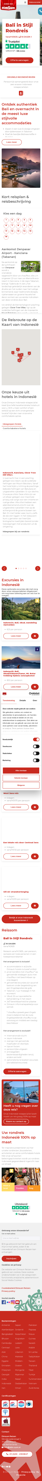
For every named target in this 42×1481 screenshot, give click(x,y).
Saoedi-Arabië (32, 1345)
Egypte (5, 1361)
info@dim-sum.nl (12, 1447)
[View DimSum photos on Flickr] (8, 1302)
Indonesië (6, 1383)
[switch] (36, 746)
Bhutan (5, 1339)
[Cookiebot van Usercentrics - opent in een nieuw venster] (29, 693)
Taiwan (32, 1361)
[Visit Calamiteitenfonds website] (29, 1403)
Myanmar (19, 1374)
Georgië (5, 1374)
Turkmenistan (34, 1379)
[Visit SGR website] (6, 1403)
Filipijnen (6, 1370)
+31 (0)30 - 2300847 (18, 1454)
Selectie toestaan (21, 778)
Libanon (19, 1352)
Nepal (18, 1379)
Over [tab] (35, 700)
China (4, 1357)
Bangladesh (7, 1334)
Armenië (6, 1325)
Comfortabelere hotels (14, 428)
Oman (18, 1388)
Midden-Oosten (19, 1363)
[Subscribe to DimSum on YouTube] (17, 1302)
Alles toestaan (21, 770)
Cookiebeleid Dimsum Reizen (16, 1288)
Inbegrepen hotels (12, 424)
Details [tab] (23, 700)
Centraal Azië (6, 1350)
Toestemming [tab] (9, 700)
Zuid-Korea (34, 1388)
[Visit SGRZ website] (14, 1403)
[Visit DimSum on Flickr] (9, 1467)
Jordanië (19, 1330)
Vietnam (33, 1383)
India (4, 1379)
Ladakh (18, 1343)
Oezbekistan (21, 1383)
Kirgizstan (20, 1339)
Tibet (31, 1370)
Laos (17, 1348)
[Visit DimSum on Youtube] (7, 1467)
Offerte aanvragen (19, 60)
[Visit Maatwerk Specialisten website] (6, 1421)
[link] (8, 1179)
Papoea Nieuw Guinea (32, 1334)
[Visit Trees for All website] (5, 1412)
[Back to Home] (8, 5)
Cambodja (7, 1343)
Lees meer (11, 142)
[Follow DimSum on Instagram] (13, 1302)
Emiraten (6, 1366)
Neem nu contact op (16, 1121)
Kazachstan (20, 1334)
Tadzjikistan (34, 1357)
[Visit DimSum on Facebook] (4, 1302)
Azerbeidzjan (7, 1330)
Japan (18, 1325)
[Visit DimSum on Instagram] (5, 1467)
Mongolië (19, 1370)
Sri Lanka (33, 1352)
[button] (6, 220)
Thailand (33, 1366)
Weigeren (21, 785)
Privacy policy (8, 1291)
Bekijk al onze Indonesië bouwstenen (21, 919)
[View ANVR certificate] (21, 1403)
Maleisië (19, 1357)
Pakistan (33, 1325)
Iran (3, 1388)
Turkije (32, 1374)
